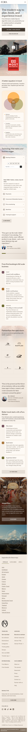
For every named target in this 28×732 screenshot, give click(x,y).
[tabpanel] (13, 590)
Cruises (4, 579)
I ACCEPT (23, 730)
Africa (3, 598)
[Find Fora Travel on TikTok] (8, 709)
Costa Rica (5, 603)
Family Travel (5, 586)
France (4, 581)
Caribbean (5, 569)
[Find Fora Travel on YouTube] (10, 709)
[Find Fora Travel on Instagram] (2, 709)
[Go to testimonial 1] (4, 253)
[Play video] (13, 47)
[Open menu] (25, 2)
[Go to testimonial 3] (11, 253)
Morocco (4, 607)
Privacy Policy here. (4, 730)
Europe (4, 574)
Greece (4, 584)
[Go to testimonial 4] (15, 253)
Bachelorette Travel (7, 600)
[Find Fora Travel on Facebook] (5, 709)
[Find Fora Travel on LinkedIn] (13, 709)
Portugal (4, 596)
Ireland (4, 610)
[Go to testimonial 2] (8, 253)
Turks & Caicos (6, 612)
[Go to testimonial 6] (23, 253)
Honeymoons (5, 593)
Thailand (4, 605)
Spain (3, 591)
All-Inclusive (5, 572)
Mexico (4, 588)
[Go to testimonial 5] (19, 253)
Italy (3, 567)
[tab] (5, 562)
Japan (3, 577)
